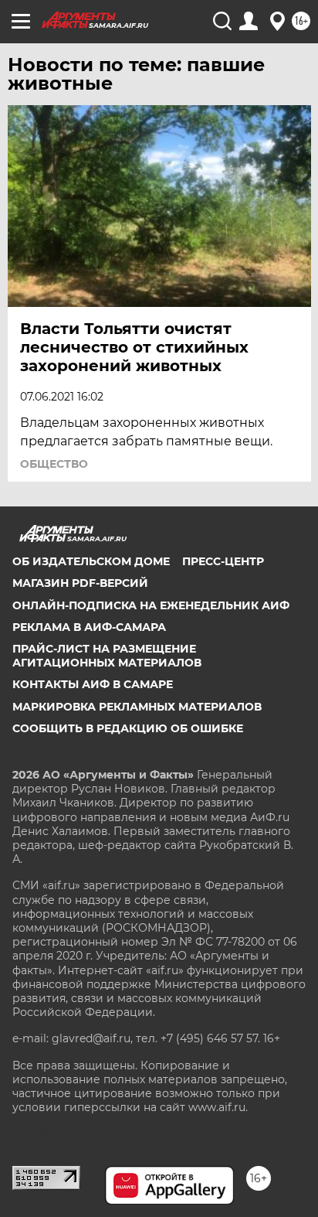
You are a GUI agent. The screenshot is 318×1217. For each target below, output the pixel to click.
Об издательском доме (91, 561)
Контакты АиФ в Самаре (92, 684)
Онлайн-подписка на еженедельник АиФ (150, 605)
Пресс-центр (223, 561)
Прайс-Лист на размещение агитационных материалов (106, 656)
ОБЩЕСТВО (54, 464)
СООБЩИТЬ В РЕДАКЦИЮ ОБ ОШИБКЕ (127, 728)
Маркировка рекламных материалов (137, 707)
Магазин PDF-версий (80, 583)
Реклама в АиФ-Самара (89, 627)
